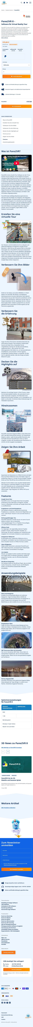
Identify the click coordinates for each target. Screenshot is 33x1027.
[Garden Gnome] (27, 16)
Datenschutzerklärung (6, 1015)
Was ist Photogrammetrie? (8, 924)
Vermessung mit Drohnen (8, 927)
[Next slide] (8, 751)
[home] (4, 3)
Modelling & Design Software (9, 903)
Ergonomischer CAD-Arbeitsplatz (10, 931)
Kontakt (3, 944)
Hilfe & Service (5, 939)
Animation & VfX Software (8, 906)
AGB (2, 1017)
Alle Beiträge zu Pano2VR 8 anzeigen (11, 747)
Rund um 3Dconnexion (7, 921)
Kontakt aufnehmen (16, 969)
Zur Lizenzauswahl (16, 106)
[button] (27, 2)
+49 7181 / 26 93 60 (26, 886)
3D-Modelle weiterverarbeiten (9, 929)
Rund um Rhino (5, 919)
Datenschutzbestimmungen (10, 865)
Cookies (3, 1019)
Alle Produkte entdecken (8, 807)
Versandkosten (5, 942)
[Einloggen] (24, 2)
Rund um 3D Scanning (7, 922)
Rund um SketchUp (6, 916)
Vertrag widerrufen (8, 952)
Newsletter (4, 941)
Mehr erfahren (4, 37)
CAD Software (5, 904)
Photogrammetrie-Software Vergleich (11, 926)
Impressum (4, 1012)
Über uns (4, 937)
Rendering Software (7, 907)
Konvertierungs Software (8, 909)
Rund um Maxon (6, 918)
